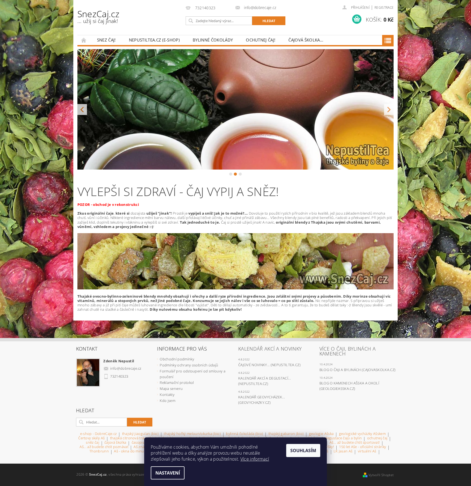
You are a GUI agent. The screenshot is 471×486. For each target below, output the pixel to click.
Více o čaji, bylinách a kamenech (347, 351)
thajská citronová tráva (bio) (133, 438)
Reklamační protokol (177, 382)
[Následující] (389, 109)
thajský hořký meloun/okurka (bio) (192, 434)
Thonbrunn (99, 451)
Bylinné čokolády (213, 40)
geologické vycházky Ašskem (362, 434)
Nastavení (167, 473)
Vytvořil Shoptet (381, 475)
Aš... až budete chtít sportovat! (355, 443)
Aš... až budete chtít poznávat (104, 447)
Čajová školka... (305, 40)
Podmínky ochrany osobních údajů (189, 365)
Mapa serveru (171, 388)
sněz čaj (92, 443)
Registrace (384, 7)
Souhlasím (303, 451)
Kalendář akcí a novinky (270, 348)
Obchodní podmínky (177, 359)
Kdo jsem (167, 400)
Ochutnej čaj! (260, 40)
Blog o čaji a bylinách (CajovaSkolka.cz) (357, 369)
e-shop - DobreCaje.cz (98, 434)
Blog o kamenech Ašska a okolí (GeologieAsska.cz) (349, 386)
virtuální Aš (367, 451)
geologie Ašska (321, 434)
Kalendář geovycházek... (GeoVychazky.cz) (261, 400)
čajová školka (115, 443)
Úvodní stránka (83, 40)
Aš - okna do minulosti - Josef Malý (142, 451)
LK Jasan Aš (343, 451)
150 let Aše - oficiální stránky (362, 447)
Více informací (254, 459)
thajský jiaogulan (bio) (140, 434)
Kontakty (167, 394)
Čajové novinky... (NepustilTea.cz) (269, 364)
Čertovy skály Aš (91, 438)
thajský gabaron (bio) (286, 434)
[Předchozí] (82, 109)
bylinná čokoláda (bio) (244, 434)
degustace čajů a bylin (343, 438)
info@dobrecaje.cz (125, 368)
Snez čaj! (106, 40)
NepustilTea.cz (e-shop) (154, 40)
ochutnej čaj (377, 438)
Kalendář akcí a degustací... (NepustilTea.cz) (264, 381)
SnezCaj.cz (98, 16)
